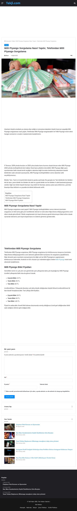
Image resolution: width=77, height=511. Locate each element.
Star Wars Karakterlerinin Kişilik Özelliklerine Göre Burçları (34, 433)
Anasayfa (8, 41)
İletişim (35, 507)
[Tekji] (13, 3)
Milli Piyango (60, 259)
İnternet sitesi (44, 384)
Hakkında (29, 507)
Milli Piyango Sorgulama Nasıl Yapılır (17, 195)
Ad (5, 377)
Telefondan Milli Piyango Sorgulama (17, 198)
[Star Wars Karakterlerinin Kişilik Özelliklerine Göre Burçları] (9, 435)
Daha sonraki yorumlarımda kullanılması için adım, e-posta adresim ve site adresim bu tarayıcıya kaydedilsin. (38, 391)
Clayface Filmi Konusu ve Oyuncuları (28, 424)
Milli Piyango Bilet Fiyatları (14, 200)
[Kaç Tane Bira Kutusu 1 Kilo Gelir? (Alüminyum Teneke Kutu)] (9, 460)
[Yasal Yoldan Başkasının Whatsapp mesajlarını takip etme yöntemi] (9, 443)
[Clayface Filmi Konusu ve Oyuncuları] (9, 427)
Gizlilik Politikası (52, 507)
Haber (13, 41)
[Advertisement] (38, 21)
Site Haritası (38, 504)
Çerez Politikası (42, 507)
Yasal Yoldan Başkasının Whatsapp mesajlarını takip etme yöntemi (37, 441)
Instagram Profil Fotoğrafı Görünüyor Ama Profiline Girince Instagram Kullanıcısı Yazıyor (44, 449)
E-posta (7, 384)
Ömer (7, 55)
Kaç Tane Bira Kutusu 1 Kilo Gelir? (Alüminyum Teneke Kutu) (35, 458)
